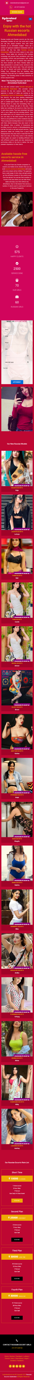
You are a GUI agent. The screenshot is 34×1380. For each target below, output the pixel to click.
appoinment (17, 382)
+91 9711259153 (19, 7)
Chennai (7, 1358)
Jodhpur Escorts (17, 531)
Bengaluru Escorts (17, 970)
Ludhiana (26, 1356)
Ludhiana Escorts (17, 1146)
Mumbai (12, 1356)
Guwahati (13, 1360)
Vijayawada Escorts (17, 1014)
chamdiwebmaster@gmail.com (19, 3)
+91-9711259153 (17, 1348)
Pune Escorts (17, 619)
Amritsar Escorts (17, 751)
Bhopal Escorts (17, 663)
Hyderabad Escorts (17, 795)
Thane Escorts (17, 575)
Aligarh (26, 1358)
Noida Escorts (17, 839)
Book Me (17, 1200)
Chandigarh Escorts (17, 1102)
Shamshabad (19, 1358)
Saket (12, 1358)
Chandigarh (19, 1356)
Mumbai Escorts (17, 1058)
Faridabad (20, 1360)
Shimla (7, 1356)
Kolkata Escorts (17, 488)
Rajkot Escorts (17, 707)
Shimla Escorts (17, 882)
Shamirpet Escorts (17, 926)
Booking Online (17, 12)
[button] (30, 19)
